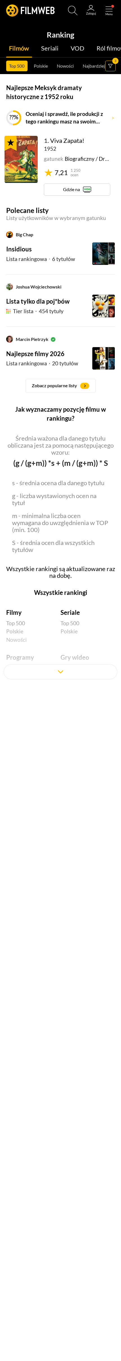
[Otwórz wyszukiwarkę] (73, 10)
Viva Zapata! (67, 140)
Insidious (19, 249)
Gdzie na (71, 189)
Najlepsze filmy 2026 (35, 354)
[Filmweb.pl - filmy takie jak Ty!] (30, 10)
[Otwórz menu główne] (109, 10)
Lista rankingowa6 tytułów (40, 259)
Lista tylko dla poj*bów (38, 301)
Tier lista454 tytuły (38, 311)
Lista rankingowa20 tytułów (42, 363)
